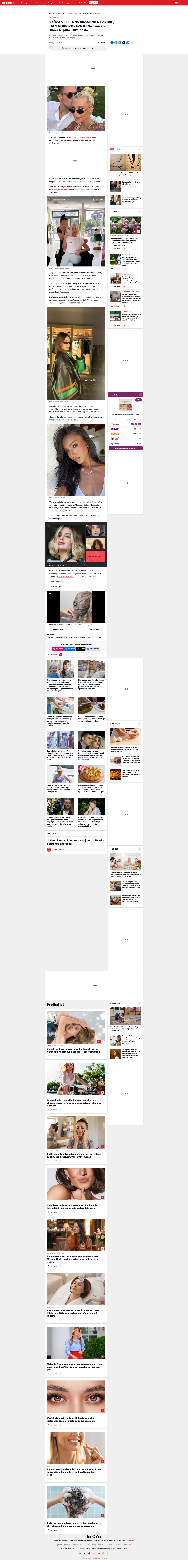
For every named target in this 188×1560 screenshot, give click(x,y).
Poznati (91, 637)
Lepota (69, 13)
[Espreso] (75, 1544)
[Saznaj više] (139, 149)
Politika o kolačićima (103, 1548)
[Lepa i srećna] (7, 3)
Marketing (64, 1548)
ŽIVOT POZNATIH (64, 576)
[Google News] (103, 1553)
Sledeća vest (94, 629)
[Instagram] (94, 1553)
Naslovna (52, 13)
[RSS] (108, 1553)
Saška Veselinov (61, 637)
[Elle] (82, 1544)
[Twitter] (85, 1553)
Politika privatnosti (116, 1548)
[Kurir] (59, 1544)
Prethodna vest (58, 629)
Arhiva (125, 1548)
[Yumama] (118, 1544)
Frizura (50, 637)
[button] (102, 42)
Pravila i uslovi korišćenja (82, 1548)
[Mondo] (67, 1544)
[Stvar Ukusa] (127, 1544)
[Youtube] (99, 1553)
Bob (70, 637)
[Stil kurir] (88, 1544)
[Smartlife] (101, 1544)
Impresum (71, 1548)
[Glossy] (93, 1544)
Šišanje (82, 637)
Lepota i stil (61, 13)
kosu (61, 182)
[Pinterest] (89, 1553)
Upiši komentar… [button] (60, 850)
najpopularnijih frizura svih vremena (82, 137)
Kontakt (94, 1548)
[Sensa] (109, 1544)
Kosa (76, 637)
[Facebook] (80, 1553)
